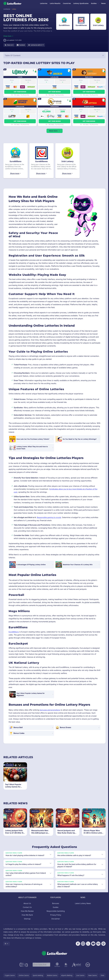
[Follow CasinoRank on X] (87, 946)
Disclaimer (55, 922)
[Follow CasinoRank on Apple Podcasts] (102, 946)
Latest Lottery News (82, 906)
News (103, 3)
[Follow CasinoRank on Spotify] (97, 946)
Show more (53, 131)
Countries (67, 3)
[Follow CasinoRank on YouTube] (92, 946)
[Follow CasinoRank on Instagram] (82, 946)
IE (5, 947)
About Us (27, 906)
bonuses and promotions (50, 710)
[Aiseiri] (76, 968)
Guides (94, 3)
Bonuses (55, 906)
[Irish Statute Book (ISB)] (41, 968)
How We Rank (26, 918)
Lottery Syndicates (80, 3)
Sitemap (27, 922)
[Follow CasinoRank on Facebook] (77, 946)
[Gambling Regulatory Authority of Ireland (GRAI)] (23, 968)
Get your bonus (20, 92)
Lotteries (43, 3)
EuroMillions (14, 632)
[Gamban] (57, 968)
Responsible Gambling (55, 914)
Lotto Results (55, 3)
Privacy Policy (55, 918)
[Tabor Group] (65, 968)
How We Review (26, 914)
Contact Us (26, 910)
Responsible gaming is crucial (49, 517)
